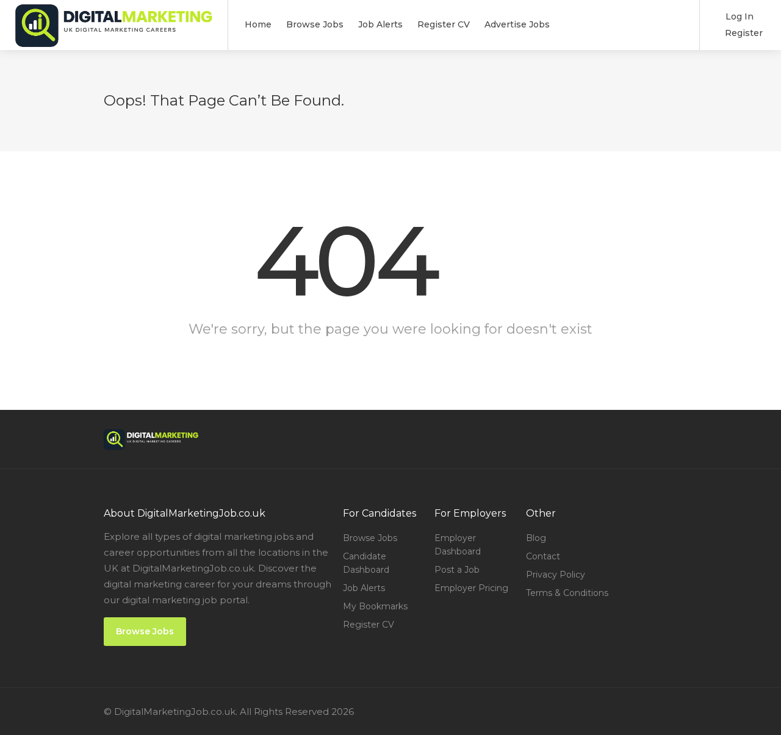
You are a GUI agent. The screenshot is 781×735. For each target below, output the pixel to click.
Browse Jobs (315, 24)
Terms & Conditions (567, 592)
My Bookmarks (375, 606)
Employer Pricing (471, 588)
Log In (738, 16)
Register (742, 32)
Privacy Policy (555, 574)
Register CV (443, 24)
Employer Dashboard (457, 544)
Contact (543, 556)
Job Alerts (380, 24)
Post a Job (457, 569)
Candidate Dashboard (366, 563)
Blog (536, 537)
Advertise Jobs (517, 24)
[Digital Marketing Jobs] (113, 42)
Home (258, 24)
